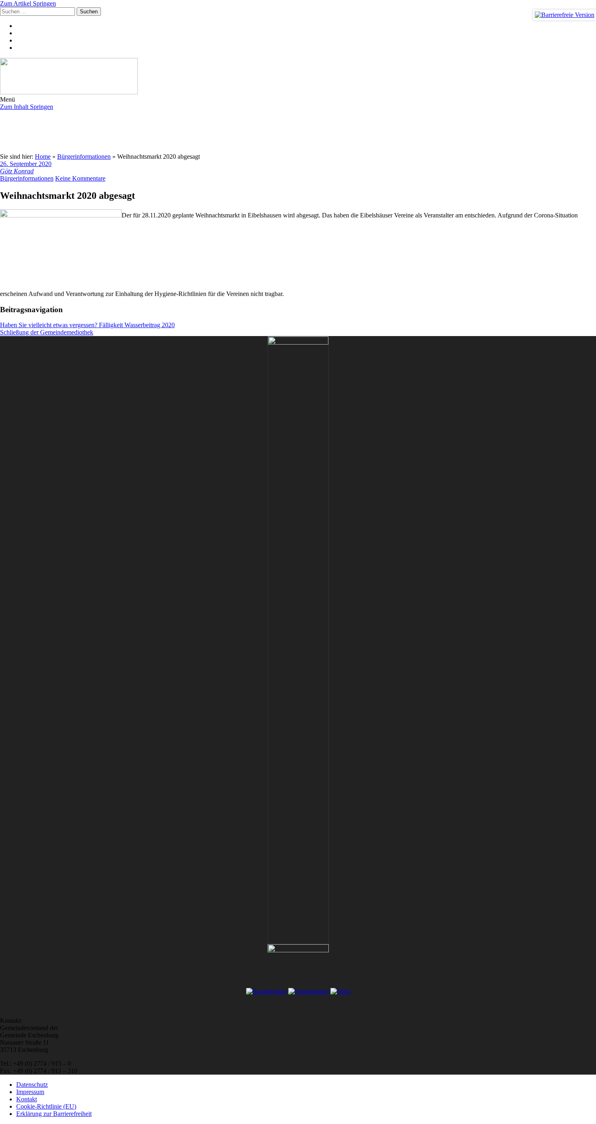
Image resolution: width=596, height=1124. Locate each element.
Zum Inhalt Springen (26, 106)
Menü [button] (7, 99)
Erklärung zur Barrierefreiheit (54, 1113)
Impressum (30, 1091)
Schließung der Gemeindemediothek (46, 332)
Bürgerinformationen (27, 178)
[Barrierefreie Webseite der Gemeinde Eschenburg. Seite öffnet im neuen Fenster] (564, 15)
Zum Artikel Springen (28, 3)
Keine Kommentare (80, 178)
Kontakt (26, 1099)
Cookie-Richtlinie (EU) (46, 1106)
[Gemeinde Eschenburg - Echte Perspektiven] (298, 77)
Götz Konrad (17, 171)
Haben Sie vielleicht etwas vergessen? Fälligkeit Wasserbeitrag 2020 (87, 324)
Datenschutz (32, 1084)
